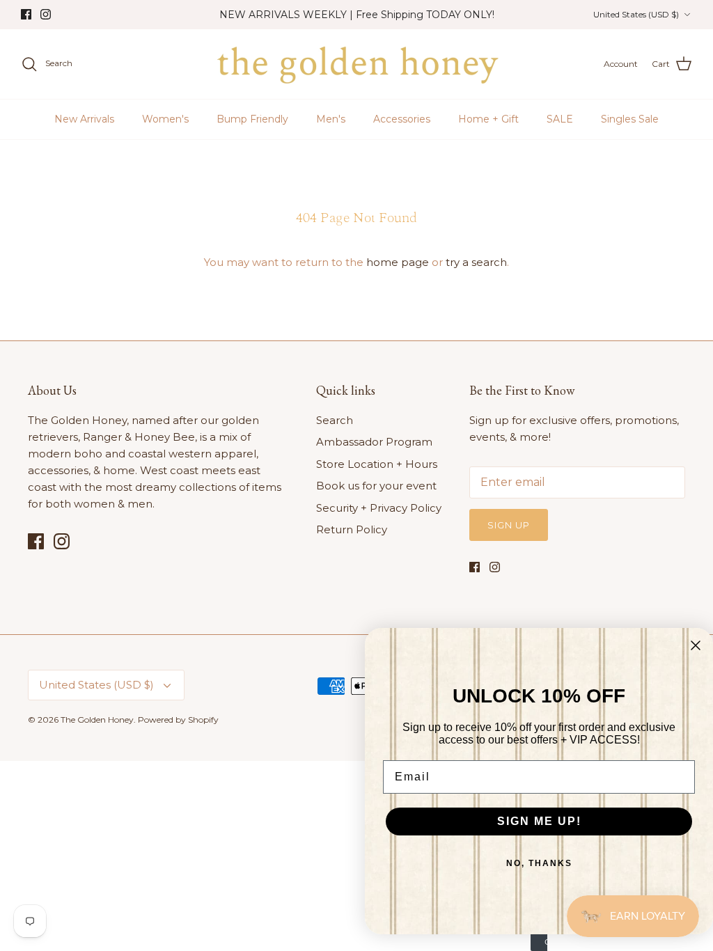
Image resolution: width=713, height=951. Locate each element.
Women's (165, 119)
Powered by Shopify (178, 719)
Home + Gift (488, 119)
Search (334, 420)
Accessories (401, 119)
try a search (476, 262)
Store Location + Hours (376, 464)
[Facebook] (26, 14)
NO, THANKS (539, 863)
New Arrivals (84, 119)
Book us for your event (376, 485)
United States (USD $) (636, 14)
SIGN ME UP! (539, 821)
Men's (330, 119)
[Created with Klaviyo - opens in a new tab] (539, 942)
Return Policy (351, 529)
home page (397, 262)
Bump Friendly (252, 119)
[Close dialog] (695, 645)
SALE (560, 119)
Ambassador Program (374, 441)
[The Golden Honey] (356, 64)
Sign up (508, 524)
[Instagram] (45, 14)
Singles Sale (630, 119)
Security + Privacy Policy (378, 507)
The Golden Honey (97, 719)
